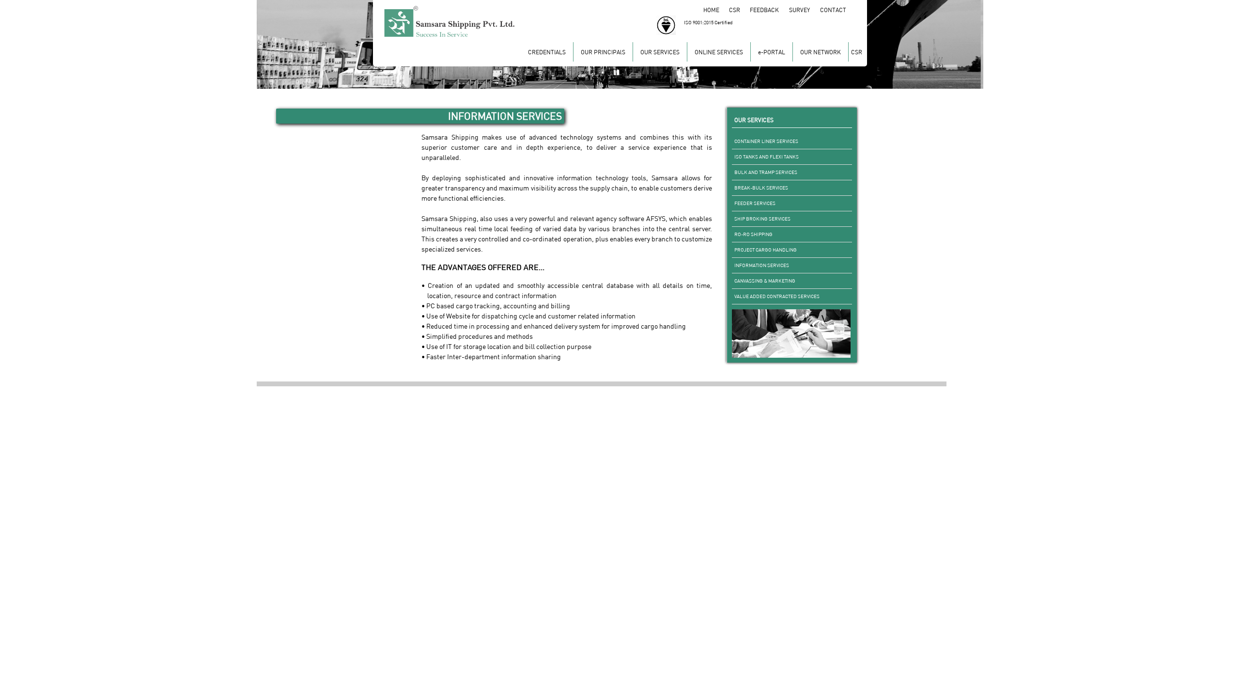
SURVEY (804, 10)
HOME (715, 10)
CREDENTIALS (547, 52)
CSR (739, 10)
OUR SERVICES (660, 52)
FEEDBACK (769, 10)
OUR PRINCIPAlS (603, 52)
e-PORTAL (771, 52)
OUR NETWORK (820, 52)
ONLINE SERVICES (719, 52)
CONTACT (834, 10)
